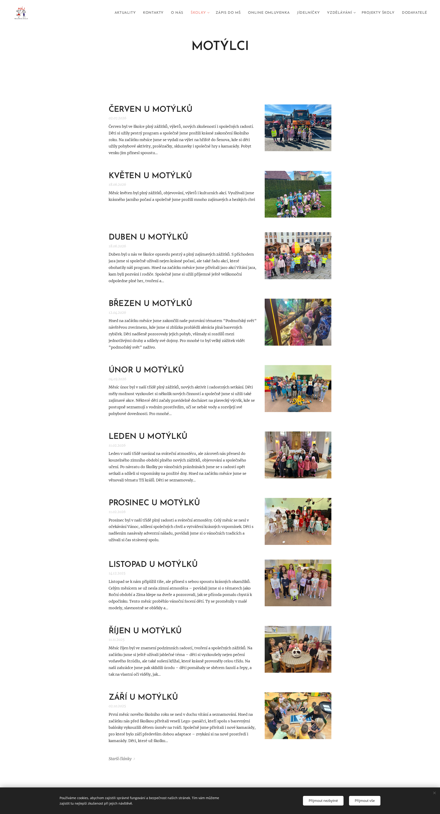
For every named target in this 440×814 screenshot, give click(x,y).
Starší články (120, 758)
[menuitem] (126, 13)
